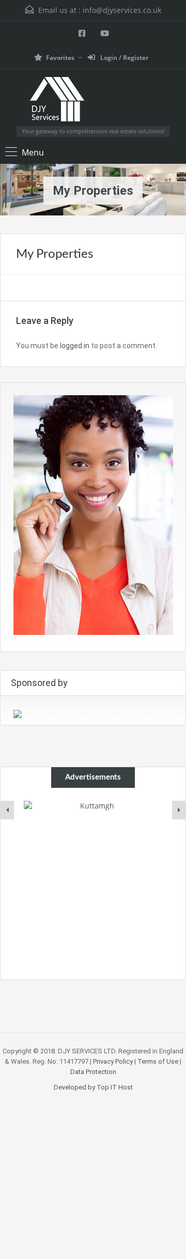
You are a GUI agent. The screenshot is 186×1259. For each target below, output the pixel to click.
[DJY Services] (93, 101)
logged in (74, 345)
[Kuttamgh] (93, 821)
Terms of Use (157, 1061)
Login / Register (123, 57)
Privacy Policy (113, 1061)
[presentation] (7, 810)
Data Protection (93, 1072)
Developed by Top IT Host (93, 1087)
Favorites (60, 57)
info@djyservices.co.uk (122, 10)
